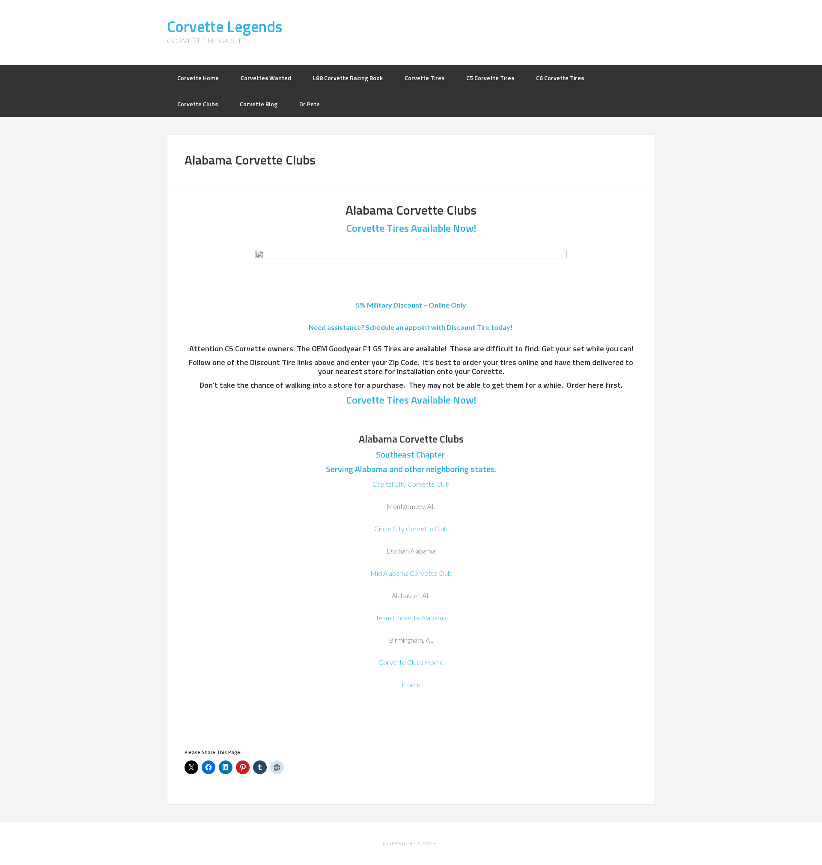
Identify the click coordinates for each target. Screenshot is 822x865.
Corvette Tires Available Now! (411, 228)
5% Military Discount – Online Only (411, 305)
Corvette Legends (224, 26)
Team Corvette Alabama (411, 618)
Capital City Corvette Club (411, 484)
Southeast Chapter (411, 454)
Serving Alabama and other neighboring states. (411, 469)
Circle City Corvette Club (411, 528)
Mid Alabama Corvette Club (411, 573)
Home (411, 684)
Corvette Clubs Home (411, 662)
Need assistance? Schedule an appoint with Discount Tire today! (411, 327)
